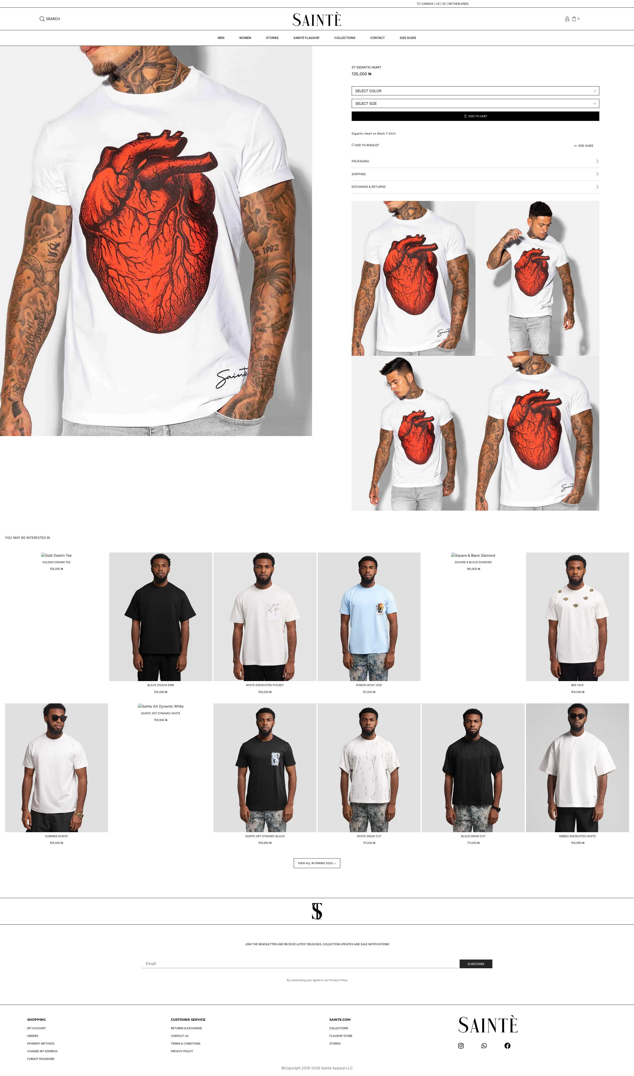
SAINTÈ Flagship (306, 38)
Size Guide (408, 38)
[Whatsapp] (484, 1046)
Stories (272, 38)
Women (245, 38)
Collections (344, 38)
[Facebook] (507, 1046)
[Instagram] (461, 1046)
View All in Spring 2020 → (317, 863)
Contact (377, 38)
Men (221, 38)
